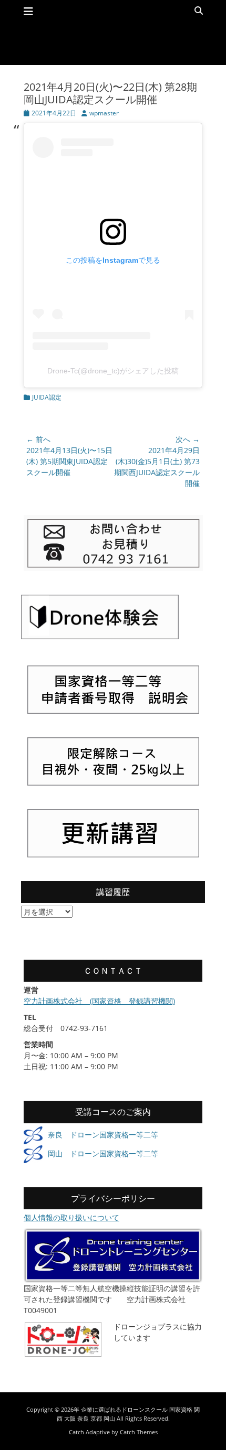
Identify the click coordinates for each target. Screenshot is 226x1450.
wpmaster (104, 113)
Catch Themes (139, 1432)
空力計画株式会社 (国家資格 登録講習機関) (99, 1001)
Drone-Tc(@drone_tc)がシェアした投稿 (113, 371)
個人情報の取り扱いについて (71, 1217)
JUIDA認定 (46, 397)
